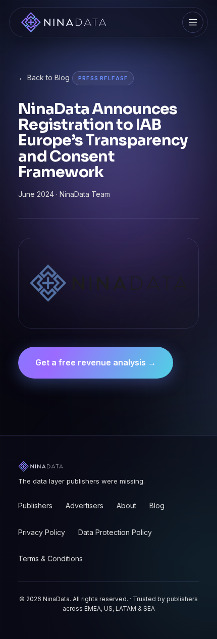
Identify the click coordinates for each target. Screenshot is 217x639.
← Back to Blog (44, 77)
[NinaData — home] (63, 22)
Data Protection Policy (115, 532)
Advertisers (84, 505)
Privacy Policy (41, 532)
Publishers (35, 505)
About (126, 505)
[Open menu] (192, 22)
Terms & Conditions (50, 558)
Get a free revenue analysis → (95, 362)
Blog (157, 505)
